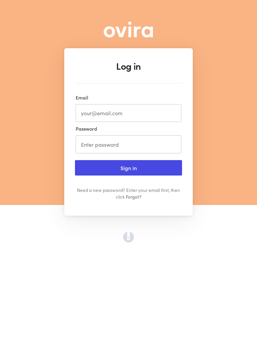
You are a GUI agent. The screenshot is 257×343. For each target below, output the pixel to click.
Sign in (128, 168)
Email (82, 97)
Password (86, 128)
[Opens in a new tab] (128, 240)
